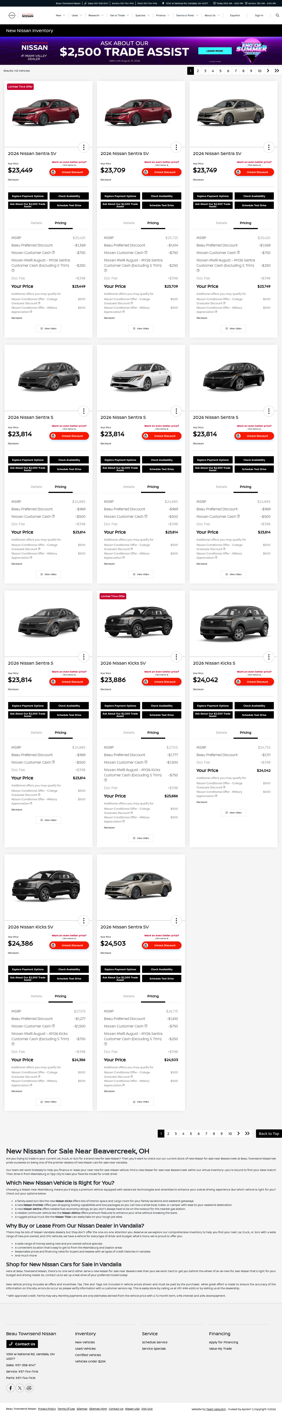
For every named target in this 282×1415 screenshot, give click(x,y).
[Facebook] (10, 1388)
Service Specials (154, 1348)
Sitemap (82, 1409)
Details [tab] (36, 223)
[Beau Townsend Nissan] (26, 15)
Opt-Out (147, 1409)
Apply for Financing (223, 1342)
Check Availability (69, 196)
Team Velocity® (216, 1409)
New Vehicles (85, 1342)
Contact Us (24, 1344)
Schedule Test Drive (69, 205)
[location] (163, 3)
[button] (83, 147)
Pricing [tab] (60, 223)
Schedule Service (154, 1342)
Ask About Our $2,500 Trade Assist (27, 205)
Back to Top (269, 1133)
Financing (219, 1334)
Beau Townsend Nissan (21, 1409)
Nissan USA (132, 1409)
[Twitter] (19, 1388)
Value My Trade (220, 1348)
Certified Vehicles (88, 1355)
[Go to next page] (268, 71)
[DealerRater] (29, 1388)
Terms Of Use (66, 1409)
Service (150, 1334)
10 (260, 70)
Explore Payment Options (28, 196)
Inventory (85, 1334)
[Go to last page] (277, 71)
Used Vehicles (85, 1348)
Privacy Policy (47, 1409)
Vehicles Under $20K (90, 1361)
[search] (277, 15)
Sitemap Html (98, 1409)
